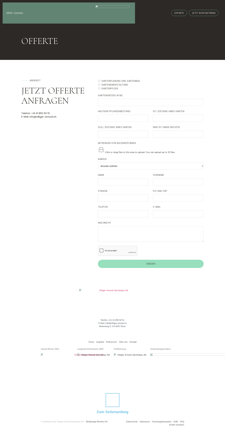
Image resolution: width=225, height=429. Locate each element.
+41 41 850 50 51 (40, 113)
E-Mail (157, 206)
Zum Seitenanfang (112, 412)
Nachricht (104, 222)
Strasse (103, 191)
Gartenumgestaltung (114, 84)
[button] (15, 13)
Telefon (103, 206)
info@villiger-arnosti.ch (43, 116)
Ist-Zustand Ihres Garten (168, 111)
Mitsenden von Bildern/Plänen (117, 143)
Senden (150, 263)
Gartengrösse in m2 (110, 95)
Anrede (102, 159)
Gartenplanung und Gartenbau (120, 81)
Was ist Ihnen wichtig (166, 127)
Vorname (158, 175)
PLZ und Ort (160, 191)
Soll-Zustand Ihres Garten (115, 127)
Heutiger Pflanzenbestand (114, 111)
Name (101, 175)
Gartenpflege (109, 88)
